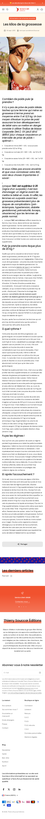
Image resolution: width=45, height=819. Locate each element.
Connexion (29, 705)
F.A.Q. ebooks (30, 725)
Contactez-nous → (22, 601)
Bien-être (5, 758)
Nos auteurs (6, 705)
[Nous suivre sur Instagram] (14, 789)
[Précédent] (2, 3)
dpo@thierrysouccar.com (26, 688)
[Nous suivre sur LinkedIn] (19, 789)
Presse (4, 724)
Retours (27, 713)
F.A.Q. (27, 721)
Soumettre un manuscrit (7, 714)
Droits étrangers (8, 720)
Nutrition (5, 762)
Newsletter (6, 750)
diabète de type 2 (23, 267)
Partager (24, 544)
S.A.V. (27, 717)
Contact (5, 728)
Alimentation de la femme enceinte (22, 18)
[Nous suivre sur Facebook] (3, 789)
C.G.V (27, 729)
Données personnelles (33, 733)
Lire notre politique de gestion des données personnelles (25, 693)
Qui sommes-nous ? (10, 709)
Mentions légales (31, 737)
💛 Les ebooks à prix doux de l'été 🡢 (22, 3)
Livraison (28, 709)
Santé (4, 754)
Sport (4, 766)
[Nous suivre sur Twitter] (8, 789)
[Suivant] (42, 3)
